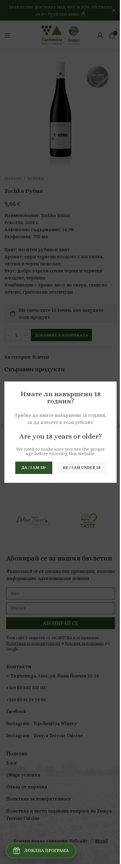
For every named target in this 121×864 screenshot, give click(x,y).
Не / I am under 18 (81, 467)
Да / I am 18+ (33, 467)
